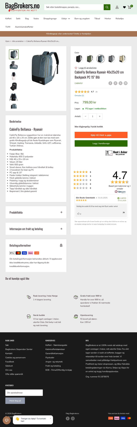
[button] (79, 59)
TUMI (7, 27)
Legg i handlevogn (101, 143)
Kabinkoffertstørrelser (55, 349)
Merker (108, 18)
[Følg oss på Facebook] (68, 418)
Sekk (18, 18)
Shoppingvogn (50, 18)
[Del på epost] (126, 83)
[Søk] (107, 7)
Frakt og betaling (53, 365)
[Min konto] (117, 7)
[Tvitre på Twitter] (120, 83)
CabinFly (79, 83)
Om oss (8, 370)
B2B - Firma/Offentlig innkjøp (58, 370)
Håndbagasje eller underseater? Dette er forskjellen (68, 33)
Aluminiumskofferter (24, 27)
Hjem (7, 41)
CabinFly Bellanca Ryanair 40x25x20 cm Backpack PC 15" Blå (99, 74)
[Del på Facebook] (110, 83)
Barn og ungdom (82, 18)
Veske (36, 18)
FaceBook (9, 361)
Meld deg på (15, 400)
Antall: (78, 116)
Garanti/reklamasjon (54, 353)
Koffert (8, 18)
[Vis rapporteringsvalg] (124, 213)
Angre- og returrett (53, 361)
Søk (7, 345)
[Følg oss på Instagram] (73, 418)
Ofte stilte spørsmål (14, 374)
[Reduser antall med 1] (85, 116)
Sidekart (9, 365)
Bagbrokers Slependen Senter (18, 349)
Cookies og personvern (15, 357)
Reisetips (120, 18)
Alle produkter (18, 41)
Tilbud (97, 18)
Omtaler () (79, 95)
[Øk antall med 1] (99, 116)
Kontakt (8, 353)
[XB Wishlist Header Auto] (124, 7)
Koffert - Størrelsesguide (56, 345)
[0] (129, 7)
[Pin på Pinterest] (115, 83)
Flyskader (49, 357)
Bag (27, 18)
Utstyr (64, 18)
